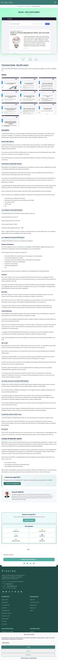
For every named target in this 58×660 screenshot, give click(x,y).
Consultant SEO (42, 530)
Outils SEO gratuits (34, 602)
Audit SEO (16, 535)
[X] (15, 591)
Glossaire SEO (33, 605)
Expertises (5, 596)
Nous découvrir (7, 628)
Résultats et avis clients (7, 631)
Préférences (28, 654)
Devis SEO (4, 624)
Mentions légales (33, 658)
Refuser (28, 651)
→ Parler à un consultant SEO (12, 483)
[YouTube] (6, 591)
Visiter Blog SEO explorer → (29, 559)
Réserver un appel (29, 520)
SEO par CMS (42, 539)
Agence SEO (20, 6)
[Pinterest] (12, 591)
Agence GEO (5, 602)
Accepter (28, 647)
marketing (14, 294)
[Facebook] (21, 591)
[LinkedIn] (3, 591)
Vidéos (31, 610)
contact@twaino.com (12, 586)
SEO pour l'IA (42, 535)
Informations (35, 628)
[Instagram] (9, 591)
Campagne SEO (16, 530)
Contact (32, 631)
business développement (18, 247)
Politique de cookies (25, 658)
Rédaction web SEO (16, 539)
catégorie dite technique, (13, 277)
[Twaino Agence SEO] (8, 571)
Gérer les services (5, 642)
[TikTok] (18, 591)
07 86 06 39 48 (9, 583)
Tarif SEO (4, 621)
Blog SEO (32, 599)
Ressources (27, 6)
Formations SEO (6, 616)
